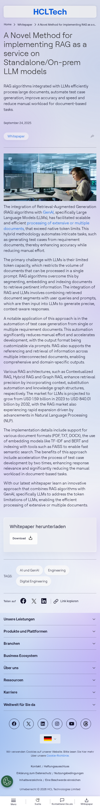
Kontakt (36, 766)
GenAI (48, 212)
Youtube (71, 724)
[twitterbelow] (34, 601)
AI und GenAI (29, 570)
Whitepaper (24, 24)
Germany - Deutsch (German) (50, 738)
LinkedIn (43, 724)
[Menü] (13, 801)
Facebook (14, 724)
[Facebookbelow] (23, 601)
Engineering (57, 570)
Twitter (28, 724)
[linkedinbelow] (44, 601)
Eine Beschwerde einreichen (63, 780)
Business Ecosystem (20, 655)
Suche (38, 804)
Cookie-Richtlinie (58, 755)
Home (7, 24)
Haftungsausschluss (56, 766)
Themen (86, 724)
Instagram (57, 724)
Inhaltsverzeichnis (30, 780)
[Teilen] (92, 136)
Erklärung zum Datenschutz (34, 773)
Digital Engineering (33, 581)
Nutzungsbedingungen (69, 773)
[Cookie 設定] (7, 781)
